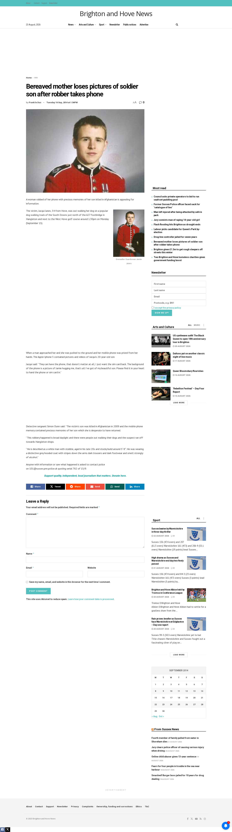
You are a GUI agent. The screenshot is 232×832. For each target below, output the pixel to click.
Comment (32, 514)
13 (194, 691)
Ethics (139, 806)
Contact (36, 3)
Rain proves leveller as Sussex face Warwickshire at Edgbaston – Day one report (168, 621)
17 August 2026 (182, 361)
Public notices (129, 24)
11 (179, 691)
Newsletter (53, 3)
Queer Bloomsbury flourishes (188, 371)
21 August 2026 (161, 568)
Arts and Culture (86, 24)
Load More (178, 403)
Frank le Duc (35, 102)
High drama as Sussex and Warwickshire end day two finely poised (167, 560)
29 (156, 711)
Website (92, 567)
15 (156, 697)
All (190, 325)
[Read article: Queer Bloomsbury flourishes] (161, 376)
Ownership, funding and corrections (114, 806)
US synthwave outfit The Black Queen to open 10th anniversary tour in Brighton (189, 338)
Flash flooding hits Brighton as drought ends (177, 224)
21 (202, 697)
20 (194, 697)
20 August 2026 (182, 346)
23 (163, 704)
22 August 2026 (161, 536)
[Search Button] (177, 25)
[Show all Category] (203, 325)
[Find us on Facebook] (183, 25)
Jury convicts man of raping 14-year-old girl (177, 220)
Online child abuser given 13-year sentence (174, 756)
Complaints (87, 806)
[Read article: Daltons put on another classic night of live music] (161, 359)
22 (156, 704)
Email (30, 567)
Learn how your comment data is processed (91, 599)
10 (171, 691)
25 (179, 704)
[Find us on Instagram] (205, 25)
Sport (101, 24)
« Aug (154, 716)
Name (30, 553)
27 (194, 704)
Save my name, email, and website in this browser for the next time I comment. (69, 582)
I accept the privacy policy (167, 308)
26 (186, 704)
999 (36, 78)
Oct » (161, 716)
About (28, 3)
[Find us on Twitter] (188, 25)
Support (44, 3)
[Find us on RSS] (200, 25)
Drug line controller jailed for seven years (175, 237)
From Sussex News (166, 729)
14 (202, 691)
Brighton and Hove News (116, 13)
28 (202, 704)
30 (163, 711)
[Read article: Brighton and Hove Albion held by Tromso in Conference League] (196, 595)
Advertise (144, 24)
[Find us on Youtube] (194, 25)
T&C (147, 806)
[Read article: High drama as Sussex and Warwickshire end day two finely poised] (196, 563)
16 (163, 697)
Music (197, 325)
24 (171, 704)
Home (29, 78)
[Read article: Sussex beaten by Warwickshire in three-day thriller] (196, 534)
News (71, 24)
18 (179, 697)
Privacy (75, 806)
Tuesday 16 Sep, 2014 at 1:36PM (62, 102)
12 (186, 691)
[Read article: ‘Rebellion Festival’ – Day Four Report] (161, 394)
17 (171, 697)
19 (186, 697)
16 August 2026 (182, 375)
